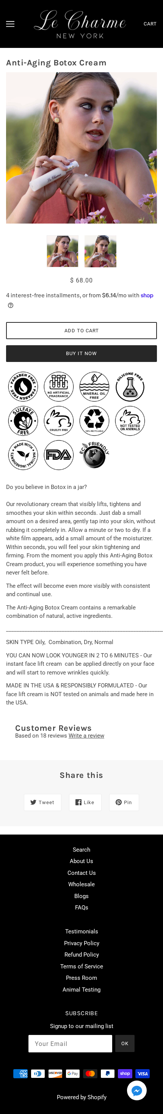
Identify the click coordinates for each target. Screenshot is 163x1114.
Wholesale (81, 884)
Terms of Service (81, 966)
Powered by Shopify (82, 1097)
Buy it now (81, 353)
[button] (137, 1092)
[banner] (80, 23)
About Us (81, 861)
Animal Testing (81, 989)
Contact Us (81, 873)
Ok (125, 1043)
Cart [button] (150, 24)
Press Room (81, 977)
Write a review (86, 735)
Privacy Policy (81, 943)
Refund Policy (81, 954)
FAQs (81, 907)
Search (81, 849)
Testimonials (81, 931)
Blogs (81, 896)
